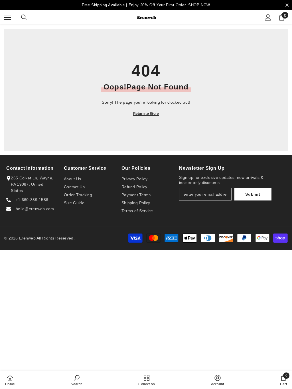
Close (287, 5)
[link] (76, 380)
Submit (252, 194)
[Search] (24, 17)
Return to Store (146, 114)
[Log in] (268, 17)
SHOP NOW (199, 5)
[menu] (7, 17)
